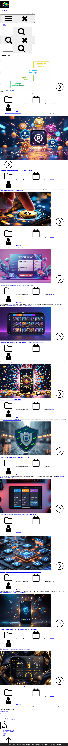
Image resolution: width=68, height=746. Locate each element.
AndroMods (4, 10)
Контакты (4, 25)
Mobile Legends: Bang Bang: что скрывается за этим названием (18, 629)
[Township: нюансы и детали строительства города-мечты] (34, 282)
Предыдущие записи (4, 711)
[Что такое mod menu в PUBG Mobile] (34, 397)
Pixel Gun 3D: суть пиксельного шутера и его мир (14, 457)
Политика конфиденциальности (8, 730)
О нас (4, 26)
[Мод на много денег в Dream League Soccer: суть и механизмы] (34, 512)
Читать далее (18, 305)
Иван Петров (18, 111)
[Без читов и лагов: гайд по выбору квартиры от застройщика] (34, 90)
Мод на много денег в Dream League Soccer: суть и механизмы (18, 514)
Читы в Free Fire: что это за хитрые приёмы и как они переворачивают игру (22, 342)
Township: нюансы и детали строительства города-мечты (16, 285)
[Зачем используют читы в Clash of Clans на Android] (34, 225)
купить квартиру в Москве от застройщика (13, 113)
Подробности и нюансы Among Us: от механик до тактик (16, 170)
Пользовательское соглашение (8, 731)
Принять (59, 744)
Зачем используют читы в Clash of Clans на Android (15, 227)
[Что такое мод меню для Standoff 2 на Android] (34, 684)
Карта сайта (5, 733)
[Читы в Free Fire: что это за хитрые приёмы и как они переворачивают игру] (34, 340)
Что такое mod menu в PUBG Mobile (10, 400)
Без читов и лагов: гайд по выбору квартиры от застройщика (18, 93)
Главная (4, 24)
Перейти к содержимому (4, 0)
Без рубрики (25, 103)
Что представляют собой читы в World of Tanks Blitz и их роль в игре (20, 572)
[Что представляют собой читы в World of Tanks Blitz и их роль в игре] (34, 569)
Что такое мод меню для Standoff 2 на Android (13, 686)
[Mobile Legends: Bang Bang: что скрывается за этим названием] (34, 627)
